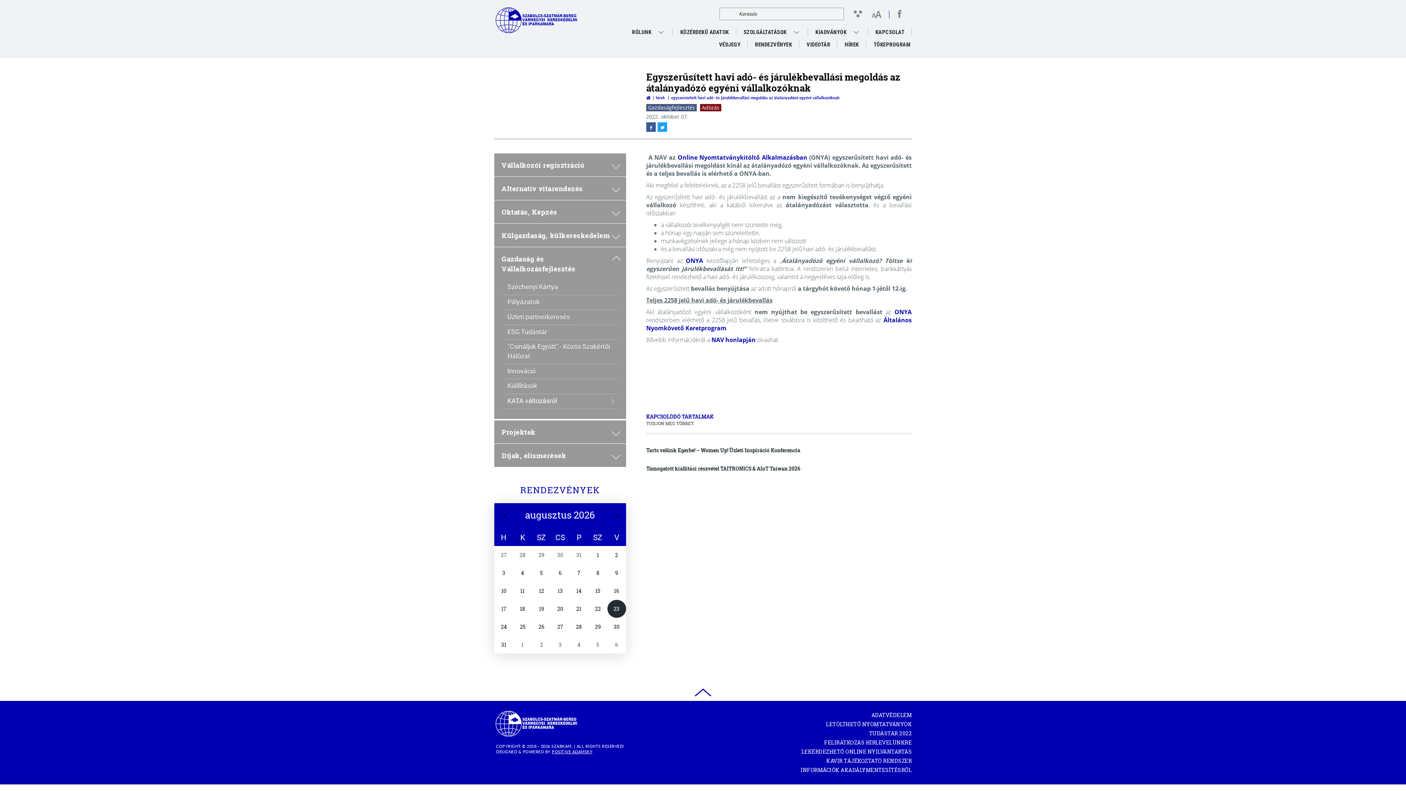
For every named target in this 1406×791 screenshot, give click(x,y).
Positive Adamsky (572, 751)
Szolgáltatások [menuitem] (765, 32)
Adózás (710, 107)
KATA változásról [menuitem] (532, 401)
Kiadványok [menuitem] (831, 32)
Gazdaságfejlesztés (671, 107)
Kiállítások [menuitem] (522, 386)
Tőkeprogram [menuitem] (892, 46)
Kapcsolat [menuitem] (890, 32)
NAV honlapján (733, 340)
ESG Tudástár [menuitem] (527, 332)
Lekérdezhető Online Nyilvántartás (856, 751)
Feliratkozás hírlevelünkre (868, 742)
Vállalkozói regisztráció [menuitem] (543, 165)
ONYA (694, 261)
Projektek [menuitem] (519, 432)
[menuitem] (662, 32)
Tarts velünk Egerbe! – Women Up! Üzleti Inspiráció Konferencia (723, 450)
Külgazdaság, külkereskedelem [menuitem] (556, 235)
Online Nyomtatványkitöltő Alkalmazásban (742, 157)
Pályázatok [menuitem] (523, 302)
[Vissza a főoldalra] (648, 97)
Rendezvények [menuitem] (773, 44)
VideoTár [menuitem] (818, 44)
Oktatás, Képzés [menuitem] (529, 211)
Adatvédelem (891, 715)
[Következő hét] (617, 517)
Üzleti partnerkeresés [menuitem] (538, 317)
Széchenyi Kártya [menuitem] (532, 287)
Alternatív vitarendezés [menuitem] (542, 188)
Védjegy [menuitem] (730, 44)
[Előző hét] (504, 517)
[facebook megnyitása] (651, 127)
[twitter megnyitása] (662, 127)
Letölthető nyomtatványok (869, 724)
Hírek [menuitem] (852, 44)
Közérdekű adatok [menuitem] (704, 32)
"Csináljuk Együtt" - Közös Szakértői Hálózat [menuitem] (558, 351)
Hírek (660, 97)
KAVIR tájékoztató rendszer (869, 761)
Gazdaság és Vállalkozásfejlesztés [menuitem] (539, 263)
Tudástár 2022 (890, 733)
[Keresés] (727, 14)
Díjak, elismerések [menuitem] (534, 455)
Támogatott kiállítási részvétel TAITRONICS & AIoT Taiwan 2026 (723, 468)
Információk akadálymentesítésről (856, 770)
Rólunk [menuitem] (641, 32)
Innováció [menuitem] (521, 371)
